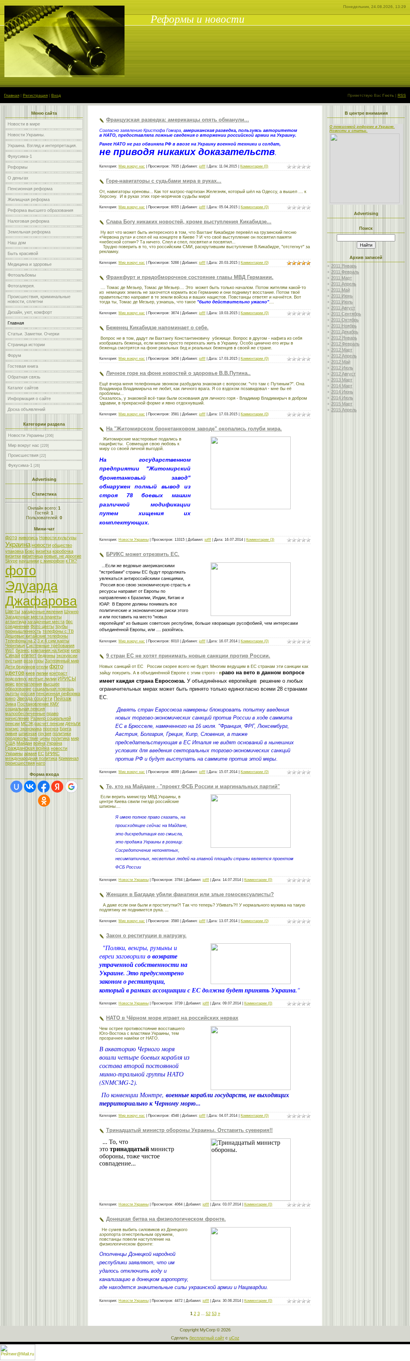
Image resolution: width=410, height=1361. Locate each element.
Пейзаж (62, 698)
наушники (29, 560)
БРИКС (52, 753)
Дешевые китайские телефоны (36, 636)
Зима (10, 703)
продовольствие (21, 738)
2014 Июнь (342, 391)
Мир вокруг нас (23, 445)
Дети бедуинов (20, 666)
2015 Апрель (344, 409)
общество (62, 545)
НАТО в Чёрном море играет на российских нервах (172, 1018)
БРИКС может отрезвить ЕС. (142, 554)
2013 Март (341, 379)
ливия (11, 733)
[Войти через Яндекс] (57, 787)
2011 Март (341, 277)
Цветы (12, 611)
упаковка (14, 551)
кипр (75, 650)
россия (27, 693)
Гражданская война (27, 748)
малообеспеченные (25, 713)
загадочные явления (42, 611)
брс (69, 621)
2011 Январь (344, 265)
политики (61, 733)
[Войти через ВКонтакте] (30, 787)
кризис (12, 728)
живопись (28, 537)
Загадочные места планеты (33, 616)
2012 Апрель (344, 355)
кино (10, 698)
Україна (54, 743)
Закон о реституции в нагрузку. (146, 936)
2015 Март (341, 403)
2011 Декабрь (344, 331)
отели (42, 666)
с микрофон (52, 560)
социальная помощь (53, 688)
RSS (402, 95)
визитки (13, 556)
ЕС (41, 753)
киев (30, 673)
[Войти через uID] (16, 787)
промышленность (23, 631)
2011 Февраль (345, 271)
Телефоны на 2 (20, 640)
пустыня (13, 660)
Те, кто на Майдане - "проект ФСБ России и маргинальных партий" (193, 786)
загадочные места (45, 621)
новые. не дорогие (62, 556)
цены (45, 738)
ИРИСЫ (67, 678)
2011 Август (343, 307)
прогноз (50, 728)
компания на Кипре (50, 650)
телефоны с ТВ (58, 631)
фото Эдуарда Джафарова (41, 585)
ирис (10, 683)
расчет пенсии (49, 723)
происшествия (20, 763)
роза (28, 660)
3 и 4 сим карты (53, 640)
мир (75, 738)
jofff (202, 166)
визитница (32, 556)
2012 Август (343, 373)
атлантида (15, 621)
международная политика (31, 758)
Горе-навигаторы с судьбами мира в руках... (163, 181)
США (10, 743)
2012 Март (341, 349)
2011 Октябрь (345, 319)
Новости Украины (26, 435)
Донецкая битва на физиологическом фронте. (166, 1219)
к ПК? (71, 560)
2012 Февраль (345, 343)
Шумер (71, 611)
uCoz (234, 1337)
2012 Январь (344, 337)
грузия (44, 733)
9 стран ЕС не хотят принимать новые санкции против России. (188, 656)
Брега (65, 728)
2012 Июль (342, 367)
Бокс (29, 551)
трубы (61, 626)
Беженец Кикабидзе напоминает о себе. (157, 328)
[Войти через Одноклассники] (44, 801)
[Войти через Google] (71, 786)
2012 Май (340, 361)
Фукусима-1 (20, 465)
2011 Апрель (343, 283)
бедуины (46, 655)
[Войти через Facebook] (44, 787)
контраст (58, 673)
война (39, 743)
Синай (12, 655)
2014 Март (341, 385)
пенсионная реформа (58, 693)
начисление (17, 718)
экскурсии (66, 655)
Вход (56, 95)
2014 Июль (342, 397)
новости (41, 545)
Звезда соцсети (34, 698)
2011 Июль (342, 301)
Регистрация (35, 95)
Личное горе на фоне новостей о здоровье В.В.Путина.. (178, 373)
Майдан (24, 743)
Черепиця (15, 645)
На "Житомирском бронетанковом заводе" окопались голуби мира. (194, 429)
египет (28, 655)
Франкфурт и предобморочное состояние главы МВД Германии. (189, 277)
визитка (43, 551)
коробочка (62, 551)
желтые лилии (42, 678)
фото (11, 537)
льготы (12, 693)
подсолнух (16, 678)
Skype (11, 560)
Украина (17, 544)
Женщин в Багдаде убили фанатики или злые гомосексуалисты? (190, 894)
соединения (17, 626)
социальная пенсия (25, 708)
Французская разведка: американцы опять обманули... (177, 120)
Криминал (68, 758)
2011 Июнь (342, 295)
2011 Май (340, 289)
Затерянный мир (62, 660)
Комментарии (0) (254, 166)
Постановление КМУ (38, 703)
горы (39, 660)
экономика (31, 728)
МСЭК (27, 723)
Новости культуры (57, 537)
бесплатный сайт (206, 1337)
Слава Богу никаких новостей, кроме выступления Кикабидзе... (188, 222)
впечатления (29, 683)
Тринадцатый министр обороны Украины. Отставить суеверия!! (189, 1130)
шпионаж (27, 733)
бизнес (23, 650)
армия (30, 753)
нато (40, 763)
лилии (42, 673)
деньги (72, 723)
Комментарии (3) (260, 540)
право (52, 713)
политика (60, 738)
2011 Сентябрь (346, 313)
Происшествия (23, 455)
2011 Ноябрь (344, 325)
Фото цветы (42, 626)
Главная (11, 95)
